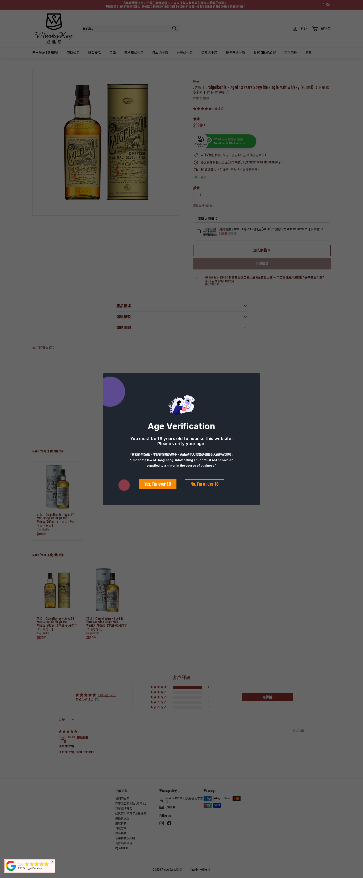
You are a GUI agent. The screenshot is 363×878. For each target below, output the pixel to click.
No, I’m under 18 (204, 484)
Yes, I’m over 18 (158, 484)
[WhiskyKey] (11, 871)
